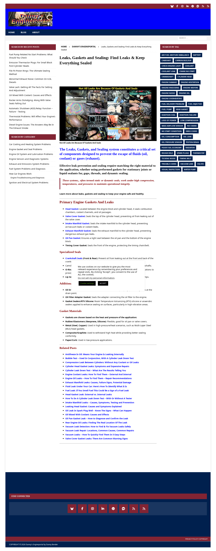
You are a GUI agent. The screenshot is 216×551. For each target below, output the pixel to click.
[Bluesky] (172, 6)
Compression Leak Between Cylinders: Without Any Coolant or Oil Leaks (102, 362)
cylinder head (185, 76)
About (36, 32)
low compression (189, 120)
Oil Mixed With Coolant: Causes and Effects (87, 414)
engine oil (184, 93)
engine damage (169, 82)
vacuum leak (186, 164)
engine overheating (172, 98)
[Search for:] (192, 37)
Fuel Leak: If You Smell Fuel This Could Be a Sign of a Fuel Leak (97, 390)
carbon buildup (183, 60)
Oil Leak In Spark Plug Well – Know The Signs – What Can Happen (98, 410)
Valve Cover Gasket (75, 216)
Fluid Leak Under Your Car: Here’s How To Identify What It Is (96, 386)
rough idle (167, 153)
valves (200, 164)
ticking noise (168, 158)
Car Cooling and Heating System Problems (30, 144)
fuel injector (195, 104)
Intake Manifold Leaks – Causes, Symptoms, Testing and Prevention (99, 402)
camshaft (166, 60)
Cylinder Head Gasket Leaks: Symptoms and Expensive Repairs (97, 366)
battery (197, 55)
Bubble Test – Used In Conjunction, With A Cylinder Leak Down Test (99, 358)
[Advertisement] (154, 18)
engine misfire (190, 87)
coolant (189, 66)
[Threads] (202, 6)
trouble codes (169, 164)
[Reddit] (197, 6)
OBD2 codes (191, 131)
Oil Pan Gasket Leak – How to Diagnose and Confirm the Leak (96, 418)
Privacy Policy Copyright (196, 539)
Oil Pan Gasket (72, 238)
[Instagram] (182, 6)
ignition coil (168, 115)
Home (11, 32)
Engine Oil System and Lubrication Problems (31, 154)
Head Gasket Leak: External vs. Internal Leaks (88, 394)
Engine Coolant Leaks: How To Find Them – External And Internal (98, 374)
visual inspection (171, 169)
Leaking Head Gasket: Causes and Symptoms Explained (93, 406)
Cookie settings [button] (87, 283)
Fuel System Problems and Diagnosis (27, 168)
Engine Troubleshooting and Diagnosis (27, 177)
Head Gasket (71, 209)
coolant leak (168, 71)
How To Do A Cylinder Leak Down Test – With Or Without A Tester (98, 398)
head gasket (182, 109)
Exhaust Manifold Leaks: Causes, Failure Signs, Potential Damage (98, 382)
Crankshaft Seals (73, 258)
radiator (190, 147)
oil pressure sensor (172, 142)
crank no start (187, 71)
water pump (190, 169)
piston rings (192, 142)
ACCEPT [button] (103, 283)
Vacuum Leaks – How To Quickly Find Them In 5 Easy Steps (95, 434)
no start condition (172, 131)
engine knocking (170, 87)
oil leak (187, 136)
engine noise (168, 93)
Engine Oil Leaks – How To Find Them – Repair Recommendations (98, 378)
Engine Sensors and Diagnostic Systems (28, 159)
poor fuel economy (171, 147)
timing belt (185, 158)
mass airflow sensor (172, 126)
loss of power (169, 120)
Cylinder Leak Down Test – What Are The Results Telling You (95, 370)
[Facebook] (177, 6)
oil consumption (170, 136)
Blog (23, 32)
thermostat (199, 153)
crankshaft (167, 76)
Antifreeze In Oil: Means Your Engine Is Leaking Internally (94, 354)
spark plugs (183, 153)
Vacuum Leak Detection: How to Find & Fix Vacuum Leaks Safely (98, 426)
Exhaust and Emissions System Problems (29, 164)
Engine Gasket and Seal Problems (25, 149)
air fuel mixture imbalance (175, 55)
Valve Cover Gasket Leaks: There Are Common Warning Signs (96, 438)
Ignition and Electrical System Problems (28, 182)
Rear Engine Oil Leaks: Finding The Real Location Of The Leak (96, 422)
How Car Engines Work (20, 173)
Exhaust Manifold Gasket (78, 230)
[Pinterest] (192, 6)
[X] (208, 6)
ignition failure (188, 115)
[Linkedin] (187, 6)
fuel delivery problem (173, 104)
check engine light (171, 66)
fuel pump (167, 109)
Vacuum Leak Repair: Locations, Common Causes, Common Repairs (99, 430)
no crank (192, 126)
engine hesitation (190, 82)
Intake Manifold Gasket (77, 223)
